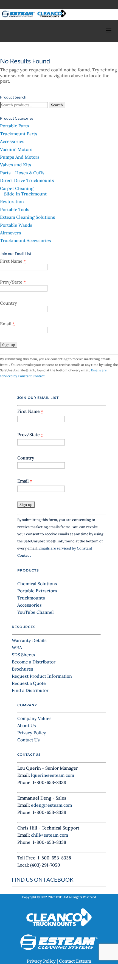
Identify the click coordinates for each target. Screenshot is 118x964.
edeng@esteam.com (51, 805)
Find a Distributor (30, 690)
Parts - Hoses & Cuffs (22, 172)
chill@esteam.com (49, 835)
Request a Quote (29, 683)
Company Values (34, 718)
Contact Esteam (75, 961)
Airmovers (10, 233)
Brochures (22, 669)
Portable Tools (14, 209)
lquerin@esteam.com (52, 775)
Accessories (12, 141)
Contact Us (28, 739)
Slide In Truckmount (25, 194)
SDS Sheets (23, 654)
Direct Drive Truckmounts (27, 180)
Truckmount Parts (18, 133)
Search (57, 105)
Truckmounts (31, 598)
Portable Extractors (37, 590)
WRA (17, 647)
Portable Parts (14, 125)
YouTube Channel (35, 612)
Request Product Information (42, 676)
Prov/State (13, 282)
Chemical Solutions (37, 583)
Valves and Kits (15, 164)
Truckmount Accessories (25, 240)
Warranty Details (29, 640)
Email (7, 323)
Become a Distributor (33, 662)
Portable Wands (16, 225)
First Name (13, 261)
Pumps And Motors (20, 157)
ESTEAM (62, 897)
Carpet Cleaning (16, 188)
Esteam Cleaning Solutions (27, 217)
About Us (26, 725)
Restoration (12, 201)
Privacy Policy (31, 732)
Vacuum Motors (16, 149)
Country (8, 303)
